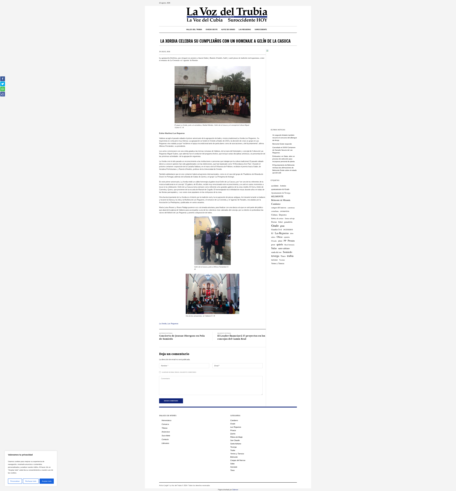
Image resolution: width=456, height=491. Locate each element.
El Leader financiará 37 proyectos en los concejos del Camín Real (241, 337)
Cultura (274, 214)
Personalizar (15, 481)
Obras (280, 236)
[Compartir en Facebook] (2, 78)
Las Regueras (172, 324)
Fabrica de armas (277, 218)
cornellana (275, 211)
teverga (275, 256)
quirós (280, 244)
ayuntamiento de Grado (280, 189)
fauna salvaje (290, 218)
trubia (290, 256)
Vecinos (282, 260)
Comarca (165, 424)
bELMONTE (277, 196)
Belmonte (234, 457)
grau (282, 225)
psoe (273, 244)
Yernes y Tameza (277, 263)
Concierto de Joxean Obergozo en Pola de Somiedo (182, 337)
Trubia (232, 450)
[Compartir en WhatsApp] (2, 89)
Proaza (291, 240)
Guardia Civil (276, 229)
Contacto (165, 439)
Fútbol (280, 222)
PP (285, 240)
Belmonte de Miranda (280, 200)
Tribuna (164, 428)
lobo (291, 233)
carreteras (291, 207)
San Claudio (235, 440)
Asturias (283, 185)
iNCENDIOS (288, 229)
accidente (274, 185)
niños (273, 237)
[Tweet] (2, 83)
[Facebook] (278, 3)
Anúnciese (166, 432)
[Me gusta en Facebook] (2, 94)
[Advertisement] (281, 90)
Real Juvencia (289, 244)
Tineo (283, 256)
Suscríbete (166, 436)
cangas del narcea (278, 207)
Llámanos (165, 443)
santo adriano (284, 248)
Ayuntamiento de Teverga (280, 193)
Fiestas (274, 221)
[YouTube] (288, 3)
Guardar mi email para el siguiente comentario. (179, 372)
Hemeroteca (166, 420)
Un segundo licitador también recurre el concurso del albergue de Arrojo (284, 137)
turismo (274, 259)
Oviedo (274, 241)
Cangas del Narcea (237, 460)
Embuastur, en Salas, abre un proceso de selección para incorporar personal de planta (283, 158)
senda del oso (276, 252)
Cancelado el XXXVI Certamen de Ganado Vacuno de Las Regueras (283, 150)
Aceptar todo (47, 481)
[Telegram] (291, 3)
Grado (275, 225)
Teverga (233, 447)
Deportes (283, 214)
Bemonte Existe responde (282, 144)
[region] (31, 468)
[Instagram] (281, 3)
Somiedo (287, 252)
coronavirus (284, 211)
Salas (274, 248)
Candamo (275, 203)
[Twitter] (284, 3)
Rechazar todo (30, 481)
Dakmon (235, 490)
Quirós (232, 434)
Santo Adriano (235, 444)
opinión (287, 237)
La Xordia (162, 324)
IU (272, 233)
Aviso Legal (163, 485)
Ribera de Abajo (236, 437)
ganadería (288, 221)
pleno (280, 241)
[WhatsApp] (294, 3)
